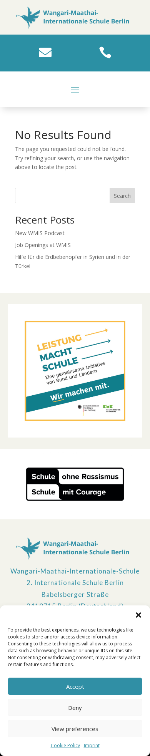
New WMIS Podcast (40, 233)
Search (122, 195)
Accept (75, 686)
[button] (138, 615)
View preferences (75, 729)
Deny (75, 707)
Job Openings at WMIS (43, 245)
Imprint (92, 745)
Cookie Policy (65, 745)
